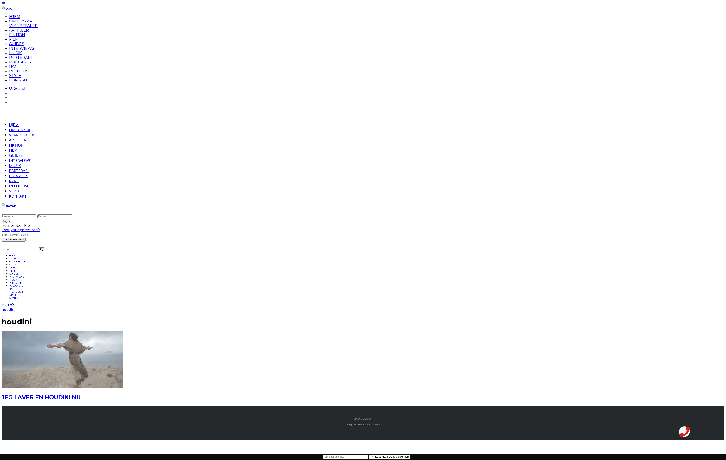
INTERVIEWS (21, 48)
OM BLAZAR (20, 21)
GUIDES (16, 44)
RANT (14, 66)
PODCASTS (20, 62)
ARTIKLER (19, 30)
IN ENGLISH (20, 71)
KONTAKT (18, 80)
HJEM (14, 16)
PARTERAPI (20, 57)
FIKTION (17, 35)
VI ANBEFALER (23, 25)
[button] (684, 431)
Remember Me (16, 225)
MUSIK (15, 53)
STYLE (15, 75)
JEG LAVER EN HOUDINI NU (41, 397)
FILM (14, 39)
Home (7, 304)
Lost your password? (21, 230)
